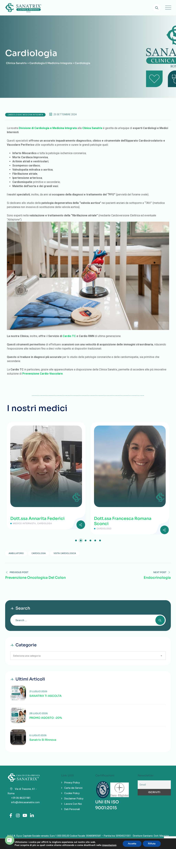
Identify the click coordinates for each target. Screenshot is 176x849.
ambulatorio (16, 553)
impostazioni (109, 845)
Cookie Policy (72, 793)
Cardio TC (69, 336)
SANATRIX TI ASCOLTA (45, 696)
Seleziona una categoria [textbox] (27, 655)
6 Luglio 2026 (38, 735)
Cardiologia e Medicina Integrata (25, 115)
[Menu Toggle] (167, 8)
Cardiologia (38, 553)
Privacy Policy (72, 782)
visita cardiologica (64, 553)
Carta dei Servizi (73, 787)
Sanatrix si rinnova (42, 740)
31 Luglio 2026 (38, 691)
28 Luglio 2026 (38, 713)
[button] (76, 540)
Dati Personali (72, 809)
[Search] (157, 8)
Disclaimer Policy (73, 798)
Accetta (132, 843)
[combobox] (88, 655)
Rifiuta (152, 843)
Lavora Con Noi (73, 803)
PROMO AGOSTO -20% (45, 718)
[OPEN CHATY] (9, 840)
